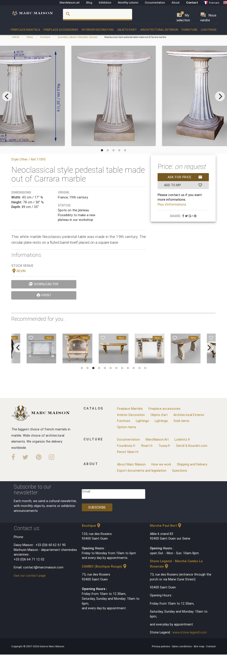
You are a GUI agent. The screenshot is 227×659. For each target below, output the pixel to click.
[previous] (7, 96)
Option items (126, 427)
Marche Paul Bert (166, 525)
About (176, 2)
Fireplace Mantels (25, 30)
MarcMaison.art (70, 2)
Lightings (208, 30)
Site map (199, 646)
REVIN (18, 271)
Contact (192, 2)
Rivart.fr (147, 445)
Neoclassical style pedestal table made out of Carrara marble (135, 37)
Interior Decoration (98, 30)
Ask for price (185, 177)
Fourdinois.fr (126, 445)
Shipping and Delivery (192, 464)
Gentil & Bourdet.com (191, 445)
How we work (161, 464)
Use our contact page (30, 575)
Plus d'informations (172, 204)
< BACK (15, 37)
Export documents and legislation (141, 470)
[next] (220, 96)
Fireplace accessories (60, 30)
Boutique (91, 525)
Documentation (155, 2)
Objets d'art (127, 30)
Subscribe (97, 507)
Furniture (189, 30)
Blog (89, 2)
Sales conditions (182, 646)
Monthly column (128, 2)
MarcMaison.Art (157, 439)
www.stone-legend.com (189, 632)
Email (86, 491)
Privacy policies (161, 646)
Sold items (181, 421)
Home (29, 37)
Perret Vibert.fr (128, 452)
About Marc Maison (131, 464)
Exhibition (105, 2)
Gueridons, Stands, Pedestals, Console (77, 37)
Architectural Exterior (159, 30)
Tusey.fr (164, 445)
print (43, 295)
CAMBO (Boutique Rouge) (104, 566)
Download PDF (44, 284)
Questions (179, 470)
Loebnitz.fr (182, 439)
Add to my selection (183, 186)
